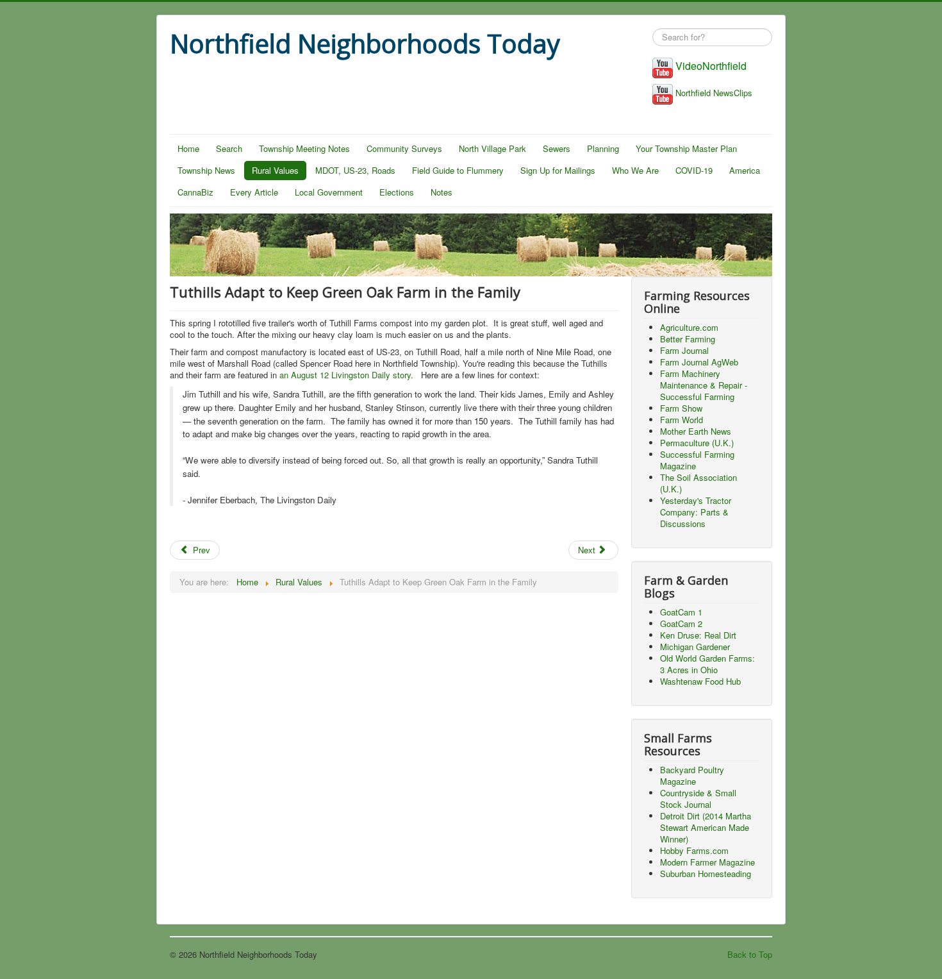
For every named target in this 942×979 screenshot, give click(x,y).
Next (588, 550)
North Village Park (492, 148)
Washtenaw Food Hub (700, 681)
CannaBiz (195, 192)
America (744, 170)
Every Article (254, 192)
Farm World (681, 420)
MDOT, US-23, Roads (355, 170)
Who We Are (635, 170)
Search (229, 148)
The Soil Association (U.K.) (698, 483)
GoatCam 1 (681, 612)
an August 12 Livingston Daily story (345, 375)
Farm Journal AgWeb (699, 362)
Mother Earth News (695, 431)
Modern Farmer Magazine (707, 862)
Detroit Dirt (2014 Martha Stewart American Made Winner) (705, 827)
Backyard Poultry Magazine (692, 775)
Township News (206, 170)
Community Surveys (404, 148)
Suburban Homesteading (705, 873)
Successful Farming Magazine (697, 460)
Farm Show (681, 408)
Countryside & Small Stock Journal (698, 798)
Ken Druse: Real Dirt (698, 635)
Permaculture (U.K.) (697, 443)
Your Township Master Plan (686, 148)
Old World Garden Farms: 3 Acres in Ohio (707, 664)
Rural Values (275, 170)
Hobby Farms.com (694, 850)
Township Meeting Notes (304, 148)
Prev (200, 550)
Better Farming (687, 339)
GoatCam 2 (681, 623)
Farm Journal (684, 350)
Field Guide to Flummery (458, 170)
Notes (441, 192)
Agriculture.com (689, 327)
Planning (603, 148)
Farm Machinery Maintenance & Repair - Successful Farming (703, 385)
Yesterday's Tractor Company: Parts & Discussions (695, 512)
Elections (396, 192)
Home (188, 148)
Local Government (329, 192)
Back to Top (749, 954)
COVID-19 (694, 170)
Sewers (556, 148)
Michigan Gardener (695, 646)
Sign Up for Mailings (557, 170)
